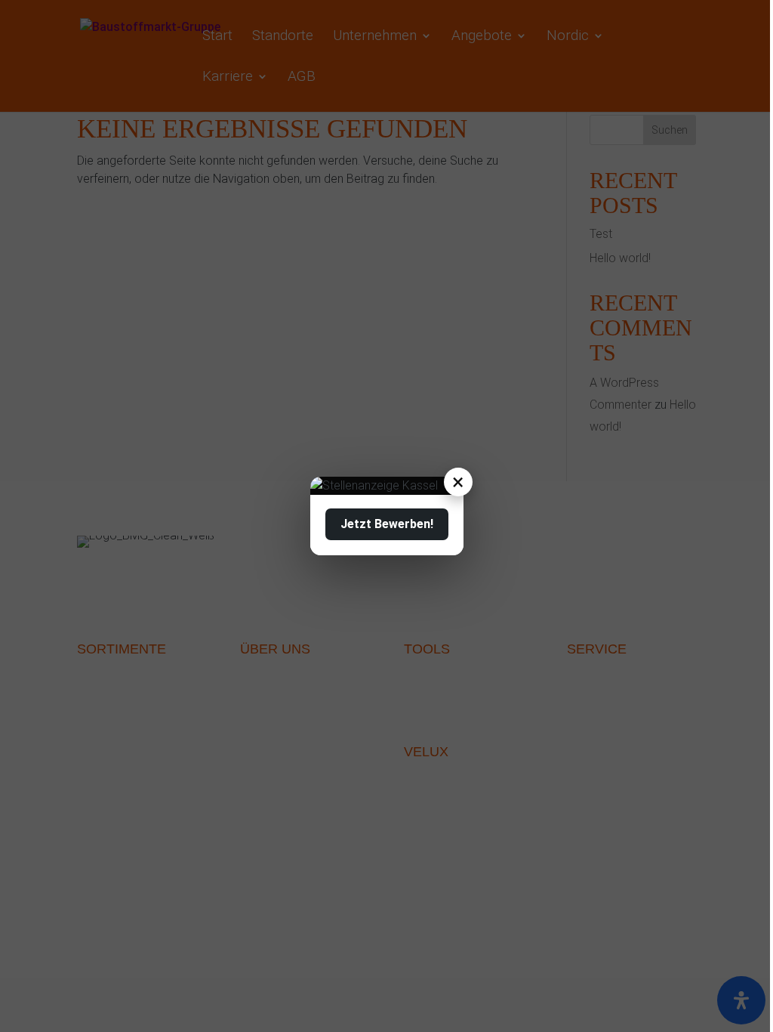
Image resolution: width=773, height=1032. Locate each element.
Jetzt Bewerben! (386, 524)
